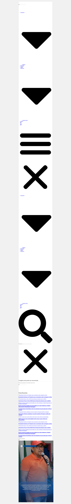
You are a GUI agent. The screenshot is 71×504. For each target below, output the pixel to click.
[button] (35, 160)
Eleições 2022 (25, 120)
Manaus (23, 64)
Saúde (22, 67)
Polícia (22, 121)
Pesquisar (20, 343)
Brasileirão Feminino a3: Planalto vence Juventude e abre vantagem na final (35, 397)
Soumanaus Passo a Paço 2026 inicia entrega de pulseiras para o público (35, 400)
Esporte (22, 66)
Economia (22, 65)
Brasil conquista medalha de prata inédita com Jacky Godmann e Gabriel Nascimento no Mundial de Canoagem (34, 406)
